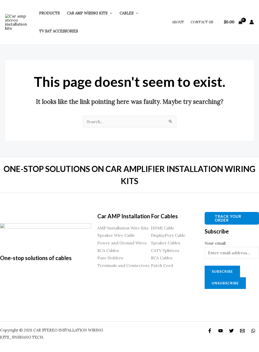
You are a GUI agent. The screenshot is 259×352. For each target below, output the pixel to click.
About (178, 22)
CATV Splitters (165, 250)
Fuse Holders (110, 257)
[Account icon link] (251, 22)
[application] (109, 13)
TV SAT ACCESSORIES (58, 31)
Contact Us (202, 22)
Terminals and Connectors (123, 265)
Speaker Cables (165, 242)
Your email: (215, 243)
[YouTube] (220, 330)
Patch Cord (162, 265)
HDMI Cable (162, 227)
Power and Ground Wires (122, 242)
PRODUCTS (49, 13)
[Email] (242, 330)
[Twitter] (231, 330)
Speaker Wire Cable (116, 235)
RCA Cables (108, 250)
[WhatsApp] (253, 330)
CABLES (127, 13)
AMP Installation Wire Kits (122, 227)
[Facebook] (209, 330)
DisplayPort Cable (168, 235)
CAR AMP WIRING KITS (87, 13)
